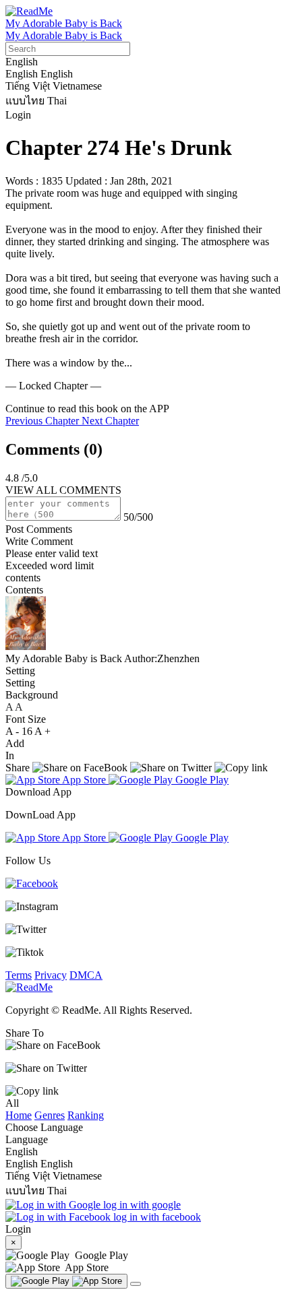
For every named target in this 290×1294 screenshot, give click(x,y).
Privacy (50, 975)
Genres (49, 1115)
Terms (18, 975)
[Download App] (66, 1281)
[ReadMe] (29, 11)
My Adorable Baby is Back (63, 23)
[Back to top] (135, 1284)
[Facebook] (31, 883)
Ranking (85, 1115)
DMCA (86, 975)
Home (18, 1115)
